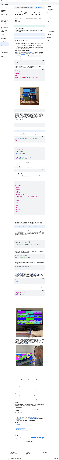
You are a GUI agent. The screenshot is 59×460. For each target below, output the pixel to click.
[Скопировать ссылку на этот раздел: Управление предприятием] (24, 388)
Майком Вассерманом (27, 438)
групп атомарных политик (28, 391)
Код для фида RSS (45, 455)
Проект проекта (18, 424)
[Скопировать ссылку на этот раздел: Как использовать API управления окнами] (31, 50)
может (18, 161)
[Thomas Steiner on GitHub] (18, 22)
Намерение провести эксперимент (20, 433)
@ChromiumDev (22, 418)
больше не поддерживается (33, 130)
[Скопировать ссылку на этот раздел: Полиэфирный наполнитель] (24, 285)
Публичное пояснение (19, 425)
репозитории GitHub (28, 406)
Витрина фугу (6, 4)
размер (26, 56)
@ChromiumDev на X (45, 452)
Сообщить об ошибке (12, 452)
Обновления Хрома (28, 452)
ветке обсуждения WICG (33, 417)
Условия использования (12, 458)
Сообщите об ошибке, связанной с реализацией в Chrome (23, 408)
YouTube (43, 453)
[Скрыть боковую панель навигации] (8, 458)
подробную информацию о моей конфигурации (24, 84)
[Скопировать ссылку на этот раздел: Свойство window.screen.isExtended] (27, 164)
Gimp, (30, 43)
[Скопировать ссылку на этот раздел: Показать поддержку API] (23, 412)
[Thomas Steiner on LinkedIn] (19, 22)
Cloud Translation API (31, 7)
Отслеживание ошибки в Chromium (20, 428)
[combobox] (45, 0)
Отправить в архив (28, 454)
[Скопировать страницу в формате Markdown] (18, 16)
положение (18, 55)
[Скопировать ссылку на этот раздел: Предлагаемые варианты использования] (28, 40)
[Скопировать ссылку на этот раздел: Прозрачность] (20, 393)
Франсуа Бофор (19, 439)
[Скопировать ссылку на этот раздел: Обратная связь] (21, 402)
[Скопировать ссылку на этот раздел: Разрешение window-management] (26, 128)
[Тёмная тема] (42, 60)
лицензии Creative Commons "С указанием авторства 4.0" (35, 445)
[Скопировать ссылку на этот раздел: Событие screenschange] (23, 229)
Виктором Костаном (33, 437)
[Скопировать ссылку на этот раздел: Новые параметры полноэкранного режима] (29, 271)
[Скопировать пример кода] (43, 60)
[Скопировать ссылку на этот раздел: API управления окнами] (24, 28)
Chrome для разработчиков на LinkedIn (47, 454)
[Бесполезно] (43, 9)
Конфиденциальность (18, 458)
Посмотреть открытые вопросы (13, 453)
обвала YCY (40, 342)
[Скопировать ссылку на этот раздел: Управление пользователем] (24, 383)
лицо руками (25, 343)
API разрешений (36, 134)
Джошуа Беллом (39, 437)
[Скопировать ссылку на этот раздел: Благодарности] (21, 435)
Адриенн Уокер (33, 438)
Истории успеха (28, 453)
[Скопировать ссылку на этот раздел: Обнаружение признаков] (23, 119)
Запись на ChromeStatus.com (20, 429)
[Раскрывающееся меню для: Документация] (15, 0)
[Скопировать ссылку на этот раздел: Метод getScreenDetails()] (24, 173)
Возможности (2, 4)
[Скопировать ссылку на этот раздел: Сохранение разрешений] (23, 397)
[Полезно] (42, 9)
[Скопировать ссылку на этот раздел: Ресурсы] (18, 422)
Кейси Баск (23, 439)
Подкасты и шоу (28, 455)
